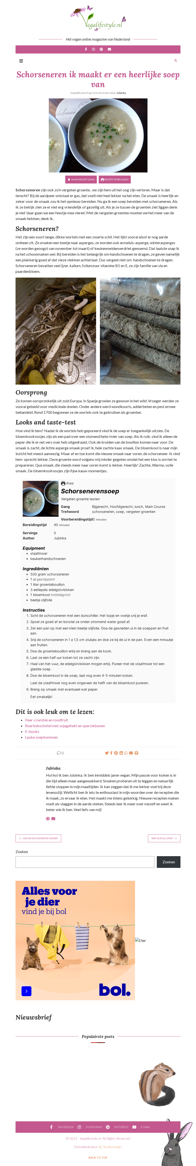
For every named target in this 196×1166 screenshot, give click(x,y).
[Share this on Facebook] (111, 753)
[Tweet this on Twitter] (107, 753)
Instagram (93, 49)
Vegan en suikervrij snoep (40, 838)
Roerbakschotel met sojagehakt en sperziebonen (65, 725)
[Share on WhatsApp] (126, 753)
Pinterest (101, 49)
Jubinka (121, 93)
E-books (32, 731)
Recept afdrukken (116, 179)
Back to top (98, 1157)
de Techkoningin (110, 1147)
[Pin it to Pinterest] (116, 753)
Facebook (85, 49)
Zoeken (22, 851)
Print (69, 483)
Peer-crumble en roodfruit (46, 720)
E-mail (109, 49)
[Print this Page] (136, 753)
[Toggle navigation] (21, 61)
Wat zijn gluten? (162, 838)
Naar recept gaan (83, 179)
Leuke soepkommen (41, 737)
